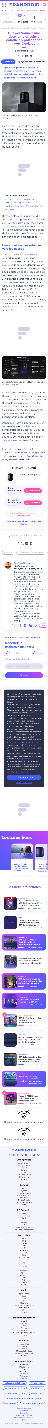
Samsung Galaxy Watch (24, 1333)
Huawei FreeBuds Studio (29, 226)
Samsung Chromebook (24, 1230)
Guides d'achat (24, 997)
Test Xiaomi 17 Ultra (16, 1393)
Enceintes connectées (32, 552)
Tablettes (24, 1340)
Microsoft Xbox (24, 1195)
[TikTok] (34, 1155)
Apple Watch (24, 1323)
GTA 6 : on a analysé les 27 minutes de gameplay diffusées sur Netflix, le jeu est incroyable (30, 981)
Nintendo (24, 1197)
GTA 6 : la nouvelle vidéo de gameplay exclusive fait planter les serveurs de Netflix (29, 1059)
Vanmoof (24, 1378)
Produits (22, 937)
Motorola (24, 1170)
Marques (15, 28)
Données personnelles (24, 1417)
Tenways (24, 1376)
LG (24, 1268)
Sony (24, 1278)
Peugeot (24, 1250)
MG (24, 1248)
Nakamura (24, 1374)
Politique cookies (19, 772)
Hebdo (39, 653)
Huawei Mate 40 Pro (18, 223)
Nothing (24, 1303)
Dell (24, 1218)
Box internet (10, 1403)
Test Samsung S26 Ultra (33, 1403)
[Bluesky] (38, 1155)
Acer (24, 1213)
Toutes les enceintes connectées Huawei (24, 522)
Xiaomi (24, 1179)
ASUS (24, 1188)
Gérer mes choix (24, 782)
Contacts (24, 1413)
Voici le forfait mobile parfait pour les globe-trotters (21, 867)
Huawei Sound (24, 468)
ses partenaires (25, 758)
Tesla (24, 1255)
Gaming (24, 1185)
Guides (20, 10)
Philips (24, 1273)
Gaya (24, 1369)
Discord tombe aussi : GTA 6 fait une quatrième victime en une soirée (30, 903)
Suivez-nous (8, 61)
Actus (4, 10)
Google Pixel (24, 1165)
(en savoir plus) (32, 745)
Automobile (24, 1235)
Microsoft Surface (24, 1227)
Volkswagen (24, 1257)
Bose (24, 1296)
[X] (9, 1155)
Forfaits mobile (37, 1383)
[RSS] (21, 1155)
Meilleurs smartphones (14, 1383)
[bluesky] (30, 625)
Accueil (5, 28)
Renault (24, 1252)
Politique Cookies (24, 1415)
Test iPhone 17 (37, 1388)
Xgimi (24, 1282)
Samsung (24, 1275)
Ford (24, 1245)
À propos (24, 1411)
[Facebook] (17, 1155)
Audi (24, 1239)
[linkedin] (25, 625)
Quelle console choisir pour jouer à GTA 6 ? (28, 1000)
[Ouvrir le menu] (4, 4)
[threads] (36, 625)
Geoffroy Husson (22, 563)
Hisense (24, 1266)
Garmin (24, 1328)
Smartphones (24, 1160)
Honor (24, 1223)
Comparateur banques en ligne (24, 1398)
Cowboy (24, 1364)
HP (24, 1225)
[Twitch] (30, 1155)
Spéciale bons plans (18, 659)
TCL (24, 1280)
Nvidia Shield (24, 1200)
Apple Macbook (24, 1216)
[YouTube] (26, 1155)
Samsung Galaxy (24, 1175)
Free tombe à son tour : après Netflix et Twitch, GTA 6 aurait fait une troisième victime (29, 922)
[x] (13, 625)
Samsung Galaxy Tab (24, 1353)
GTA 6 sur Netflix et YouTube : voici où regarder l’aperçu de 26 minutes (29, 942)
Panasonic (24, 1271)
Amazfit (24, 1321)
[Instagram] (13, 1155)
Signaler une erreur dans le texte (24, 535)
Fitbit (24, 1326)
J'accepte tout (25, 777)
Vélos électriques (24, 1361)
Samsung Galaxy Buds (24, 1305)
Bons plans (32, 10)
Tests (12, 10)
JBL (24, 1300)
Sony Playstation (24, 1202)
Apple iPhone (24, 1163)
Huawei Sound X (11, 136)
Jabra (24, 1298)
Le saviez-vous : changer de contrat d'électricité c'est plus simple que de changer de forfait (29, 960)
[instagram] (19, 625)
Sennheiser (24, 1307)
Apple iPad (24, 1344)
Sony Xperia (24, 1177)
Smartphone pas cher (14, 1388)
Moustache (24, 1371)
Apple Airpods (24, 1294)
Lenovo (24, 1220)
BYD (24, 1241)
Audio (9, 552)
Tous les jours (15, 653)
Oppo (24, 1172)
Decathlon (24, 1367)
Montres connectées (24, 1318)
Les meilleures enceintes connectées (24, 514)
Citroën (24, 1243)
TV (24, 1263)
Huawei (25, 28)
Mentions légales (24, 1408)
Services (21, 1035)
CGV (24, 1420)
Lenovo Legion (24, 1193)
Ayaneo (24, 1191)
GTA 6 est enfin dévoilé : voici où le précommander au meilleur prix (29, 1020)
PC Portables (24, 1210)
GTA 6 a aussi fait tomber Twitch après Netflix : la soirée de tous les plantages (30, 1039)
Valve (24, 1204)
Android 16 (36, 1393)
